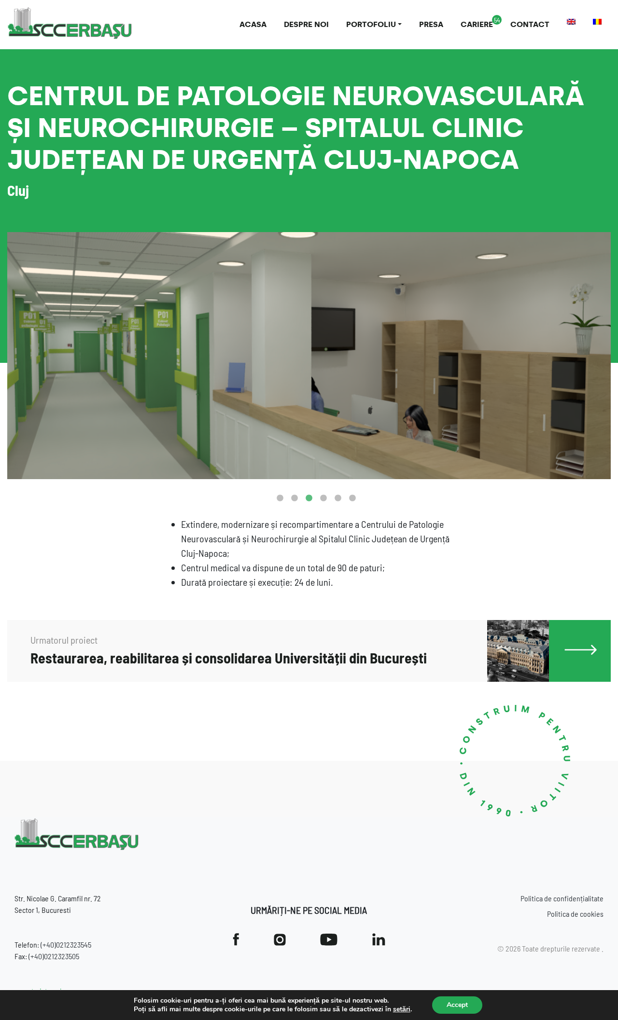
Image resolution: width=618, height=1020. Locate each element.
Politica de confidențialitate (562, 898)
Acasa (253, 24)
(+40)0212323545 (66, 944)
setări (401, 1009)
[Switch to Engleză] (571, 21)
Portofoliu (371, 24)
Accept (457, 1004)
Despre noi (306, 24)
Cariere (477, 24)
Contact (529, 24)
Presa (431, 24)
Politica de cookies (575, 913)
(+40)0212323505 (53, 956)
